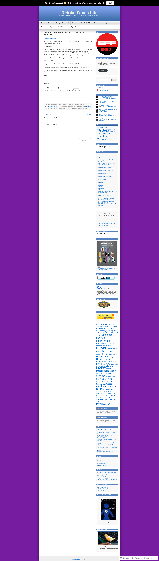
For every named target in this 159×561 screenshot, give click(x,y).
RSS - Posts (102, 87)
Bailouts (99, 328)
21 (104, 223)
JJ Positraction (104, 408)
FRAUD (100, 348)
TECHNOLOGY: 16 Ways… (106, 104)
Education (101, 344)
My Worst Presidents (104, 175)
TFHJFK (105, 398)
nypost (98, 373)
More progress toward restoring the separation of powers (106, 442)
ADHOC (100, 127)
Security (107, 391)
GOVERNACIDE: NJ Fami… (106, 96)
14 (104, 221)
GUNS (113, 129)
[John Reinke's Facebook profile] (99, 288)
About (50, 23)
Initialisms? (102, 188)
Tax (103, 396)
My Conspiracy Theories (105, 172)
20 (102, 223)
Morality (113, 371)
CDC (97, 330)
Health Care (102, 356)
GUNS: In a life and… (104, 101)
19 (100, 223)
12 (100, 221)
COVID (98, 332)
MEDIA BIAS (109, 368)
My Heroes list (102, 173)
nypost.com (106, 373)
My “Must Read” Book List (105, 176)
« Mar (98, 227)
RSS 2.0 (88, 106)
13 (102, 221)
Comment (85, 140)
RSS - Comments (103, 90)
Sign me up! (103, 70)
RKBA (99, 389)
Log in (99, 460)
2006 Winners (102, 179)
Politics (98, 380)
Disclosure (101, 186)
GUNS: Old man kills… (104, 116)
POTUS (104, 380)
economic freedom (104, 336)
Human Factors (103, 359)
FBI (107, 344)
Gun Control (107, 354)
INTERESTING (103, 131)
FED (113, 344)
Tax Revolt (109, 395)
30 (109, 225)
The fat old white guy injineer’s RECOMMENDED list (106, 202)
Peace (103, 378)
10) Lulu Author (102, 490)
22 (107, 223)
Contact (74, 23)
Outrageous (109, 376)
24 (111, 223)
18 (114, 221)
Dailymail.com (111, 332)
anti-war (104, 326)
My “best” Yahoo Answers (105, 167)
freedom (109, 348)
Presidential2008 (102, 382)
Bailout (114, 326)
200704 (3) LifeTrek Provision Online (107, 472)
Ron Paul (105, 389)
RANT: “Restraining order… (105, 97)
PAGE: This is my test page (107, 206)
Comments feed (102, 463)
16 (109, 221)
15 (107, 221)
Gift (110, 3)
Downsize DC (103, 427)
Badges (101, 182)
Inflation (100, 361)
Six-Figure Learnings (103, 478)
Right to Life (112, 386)
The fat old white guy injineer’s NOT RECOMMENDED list (106, 199)
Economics (103, 340)
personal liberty (110, 378)
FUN (106, 127)
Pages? (52, 27)
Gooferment (104, 351)
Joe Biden (115, 364)
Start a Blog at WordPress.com (79, 559)
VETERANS (111, 399)
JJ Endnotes (103, 417)
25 (114, 223)
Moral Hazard (102, 371)
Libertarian (109, 366)
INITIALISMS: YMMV (104, 105)
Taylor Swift (99, 397)
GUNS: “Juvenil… (103, 119)
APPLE (109, 326)
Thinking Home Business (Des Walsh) (107, 479)
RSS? (100, 197)
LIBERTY (113, 131)
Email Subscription (103, 58)
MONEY (99, 133)
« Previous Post (48, 114)
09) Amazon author (103, 487)
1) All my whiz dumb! (103, 488)
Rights (106, 386)
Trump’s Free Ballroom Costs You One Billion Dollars (106, 437)
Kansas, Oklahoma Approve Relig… (108, 112)
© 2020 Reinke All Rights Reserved (70, 27)
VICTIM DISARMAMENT (104, 402)
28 (104, 225)
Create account (102, 459)
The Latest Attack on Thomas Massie (107, 447)
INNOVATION (110, 361)
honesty (110, 357)
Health (115, 354)
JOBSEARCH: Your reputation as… (108, 115)
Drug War (98, 335)
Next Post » (89, 114)
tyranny (104, 399)
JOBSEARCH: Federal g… (105, 114)
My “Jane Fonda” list (104, 169)
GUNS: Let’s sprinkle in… (107, 102)
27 (102, 225)
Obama (100, 376)
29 (107, 225)
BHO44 (106, 328)
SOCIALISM (107, 393)
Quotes (108, 384)
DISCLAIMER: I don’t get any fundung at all (95, 23)
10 (111, 219)
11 (114, 219)
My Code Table (103, 189)
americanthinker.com (103, 324)
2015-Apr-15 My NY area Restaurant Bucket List (105, 165)
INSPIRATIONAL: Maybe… (105, 111)
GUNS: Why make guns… (105, 109)
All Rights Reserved (62, 23)
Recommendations (104, 195)
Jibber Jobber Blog (103, 476)
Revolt (99, 386)
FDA (110, 344)
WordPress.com (102, 465)
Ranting (102, 136)
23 (109, 223)
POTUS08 (111, 380)
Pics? (100, 194)
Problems (111, 382)
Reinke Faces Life (79, 12)
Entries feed (101, 462)
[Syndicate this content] (98, 408)
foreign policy (107, 346)
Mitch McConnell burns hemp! (105, 435)
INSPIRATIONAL (104, 364)
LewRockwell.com (101, 366)
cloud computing (103, 330)
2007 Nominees (103, 181)
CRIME (102, 332)
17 (111, 221)
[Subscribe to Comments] (97, 90)
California (112, 328)
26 (100, 225)
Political (106, 133)
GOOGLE (99, 354)
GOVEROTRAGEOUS (51, 106)
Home (43, 23)
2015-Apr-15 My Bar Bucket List (107, 163)
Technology (102, 139)
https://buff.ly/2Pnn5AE (50, 38)
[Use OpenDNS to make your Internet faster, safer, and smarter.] (105, 319)
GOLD (115, 348)
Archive (101, 205)
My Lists (43, 27)
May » (102, 227)
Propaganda (100, 384)
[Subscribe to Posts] (97, 87)
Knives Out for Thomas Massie (105, 451)
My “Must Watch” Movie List (106, 170)
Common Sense (113, 330)
